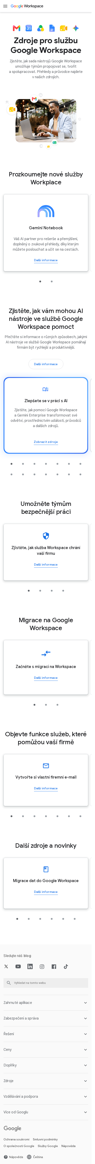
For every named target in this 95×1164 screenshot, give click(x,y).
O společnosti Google (19, 1146)
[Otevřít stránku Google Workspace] (27, 6)
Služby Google (48, 1146)
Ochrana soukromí (16, 1139)
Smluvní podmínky (45, 1139)
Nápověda (68, 1146)
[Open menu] (5, 6)
